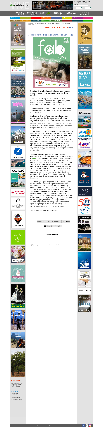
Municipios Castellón (46, 20)
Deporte (56, 17)
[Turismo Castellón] (18, 188)
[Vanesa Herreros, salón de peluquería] (85, 233)
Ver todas (58, 226)
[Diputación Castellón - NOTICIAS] (18, 196)
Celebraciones (36, 20)
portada (70, 425)
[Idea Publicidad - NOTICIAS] (85, 313)
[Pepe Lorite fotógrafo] (85, 294)
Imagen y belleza (25, 17)
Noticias (30, 23)
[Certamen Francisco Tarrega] (85, 44)
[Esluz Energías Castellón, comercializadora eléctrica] (18, 245)
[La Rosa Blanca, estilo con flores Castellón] (18, 264)
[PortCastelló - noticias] (18, 168)
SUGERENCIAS (14, 385)
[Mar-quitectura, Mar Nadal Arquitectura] (85, 196)
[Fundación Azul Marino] (85, 270)
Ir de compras (25, 20)
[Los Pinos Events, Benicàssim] (85, 251)
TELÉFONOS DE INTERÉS (16, 399)
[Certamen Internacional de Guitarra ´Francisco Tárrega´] (18, 331)
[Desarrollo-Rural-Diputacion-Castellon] (85, 70)
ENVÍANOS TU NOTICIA (16, 384)
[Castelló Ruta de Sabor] (18, 47)
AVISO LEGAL (65, 425)
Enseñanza (67, 17)
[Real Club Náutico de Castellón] (85, 186)
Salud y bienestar (15, 17)
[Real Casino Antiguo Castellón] (18, 210)
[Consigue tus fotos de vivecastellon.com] (83, 14)
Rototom (35, 159)
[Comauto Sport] (85, 128)
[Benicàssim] (18, 125)
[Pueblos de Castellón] (18, 378)
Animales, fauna (39, 23)
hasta (83, 8)
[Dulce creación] (18, 283)
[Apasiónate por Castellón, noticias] (85, 110)
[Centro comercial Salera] (85, 88)
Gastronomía (77, 17)
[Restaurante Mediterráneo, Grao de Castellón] (85, 168)
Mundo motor (57, 20)
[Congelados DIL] (85, 215)
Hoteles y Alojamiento (88, 17)
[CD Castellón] (18, 229)
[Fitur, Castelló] (18, 145)
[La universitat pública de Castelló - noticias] (18, 99)
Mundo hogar (15, 20)
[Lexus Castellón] (53, 9)
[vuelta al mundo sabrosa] (18, 349)
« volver (72, 27)
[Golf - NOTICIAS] (18, 73)
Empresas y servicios (36, 17)
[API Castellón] (85, 150)
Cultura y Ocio (46, 17)
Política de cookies (15, 400)
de (75, 8)
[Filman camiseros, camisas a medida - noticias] (85, 287)
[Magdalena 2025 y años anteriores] (18, 309)
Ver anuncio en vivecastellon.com (48, 222)
